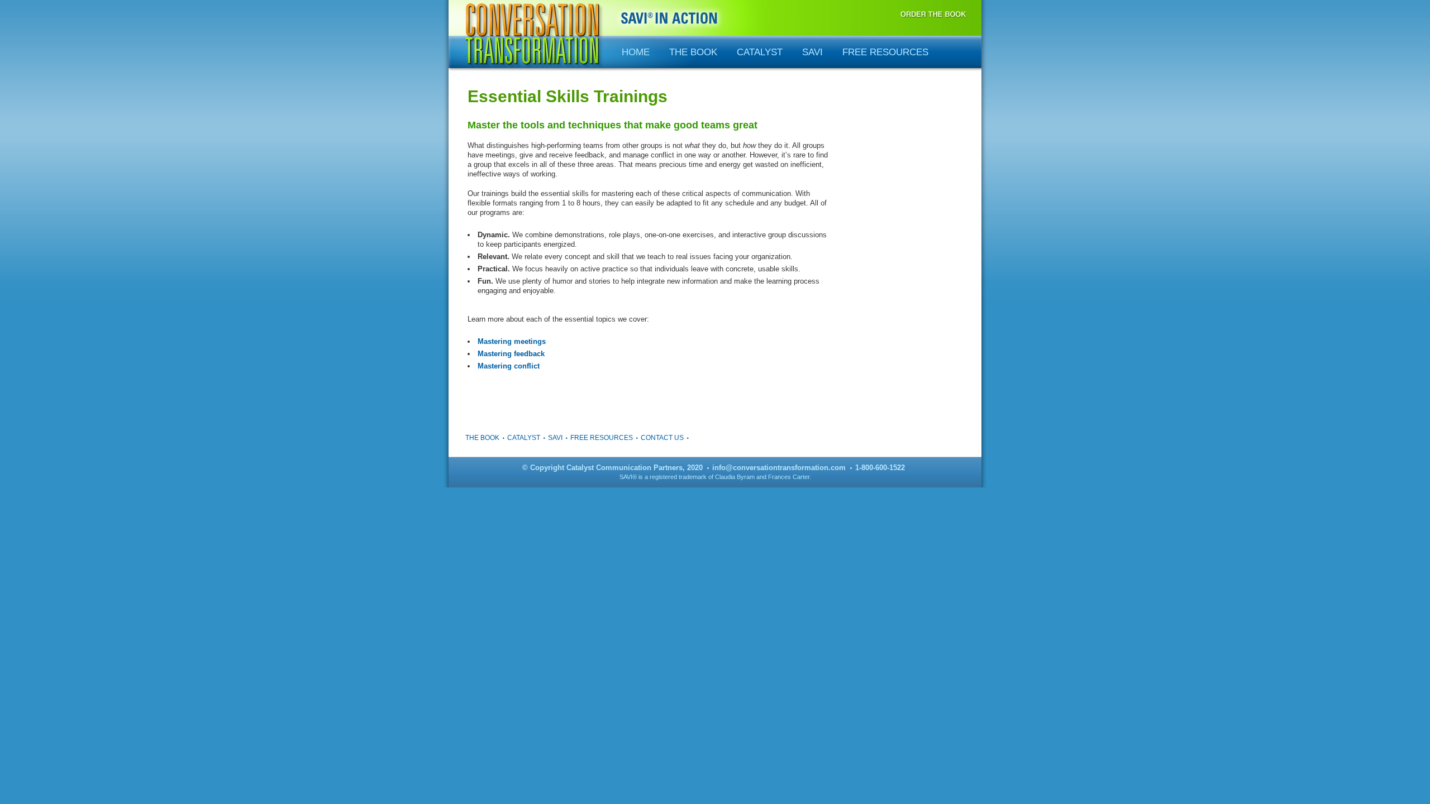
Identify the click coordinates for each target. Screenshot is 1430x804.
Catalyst (760, 52)
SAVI (812, 52)
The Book (693, 52)
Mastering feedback (511, 354)
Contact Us (662, 438)
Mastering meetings (512, 341)
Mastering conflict (509, 366)
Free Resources (885, 52)
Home (636, 52)
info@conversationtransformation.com (779, 467)
